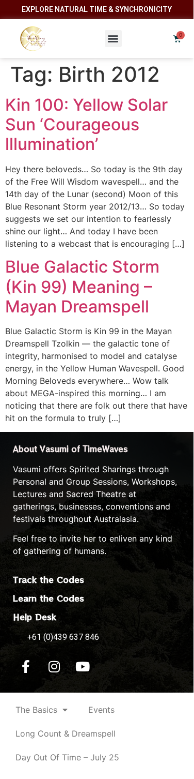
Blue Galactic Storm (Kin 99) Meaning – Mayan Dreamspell (82, 287)
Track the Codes (48, 579)
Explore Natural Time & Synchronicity (97, 9)
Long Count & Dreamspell (65, 733)
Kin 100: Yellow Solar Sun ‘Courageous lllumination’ (86, 125)
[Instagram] (54, 667)
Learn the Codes (48, 598)
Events (101, 710)
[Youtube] (82, 667)
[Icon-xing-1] (111, 667)
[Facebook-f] (26, 667)
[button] (113, 38)
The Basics (36, 710)
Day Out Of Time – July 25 (67, 757)
